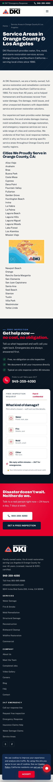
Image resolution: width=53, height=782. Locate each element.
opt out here (39, 767)
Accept (26, 774)
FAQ (5, 689)
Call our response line (12, 707)
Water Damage (9, 601)
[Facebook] (11, 744)
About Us (7, 654)
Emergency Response (13, 719)
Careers (6, 677)
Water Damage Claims (13, 731)
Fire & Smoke (9, 607)
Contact (6, 694)
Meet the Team (10, 660)
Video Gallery (9, 671)
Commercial (8, 641)
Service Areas (9, 736)
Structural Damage (11, 618)
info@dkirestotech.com (13, 585)
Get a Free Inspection (22, 525)
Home (5, 26)
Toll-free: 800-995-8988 (14, 580)
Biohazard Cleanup (11, 630)
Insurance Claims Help (13, 725)
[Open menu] (47, 11)
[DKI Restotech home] (12, 11)
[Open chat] (47, 768)
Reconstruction (10, 624)
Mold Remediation (11, 612)
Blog (5, 683)
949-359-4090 (43, 3)
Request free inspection (14, 713)
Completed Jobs (10, 666)
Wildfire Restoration (12, 635)
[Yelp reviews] (5, 744)
